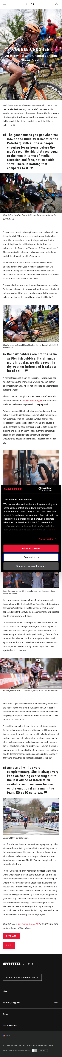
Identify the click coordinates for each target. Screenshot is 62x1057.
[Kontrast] (34, 1050)
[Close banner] (57, 489)
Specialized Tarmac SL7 (28, 924)
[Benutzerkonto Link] (56, 4)
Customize (29, 557)
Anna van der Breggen (32, 400)
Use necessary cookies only (31, 566)
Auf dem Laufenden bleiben (22, 977)
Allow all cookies (31, 548)
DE (7, 1035)
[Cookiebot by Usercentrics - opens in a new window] (39, 489)
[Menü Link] (4, 4)
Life (31, 4)
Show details (46, 539)
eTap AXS (11, 936)
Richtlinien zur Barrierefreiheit (16, 1050)
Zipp (8, 945)
